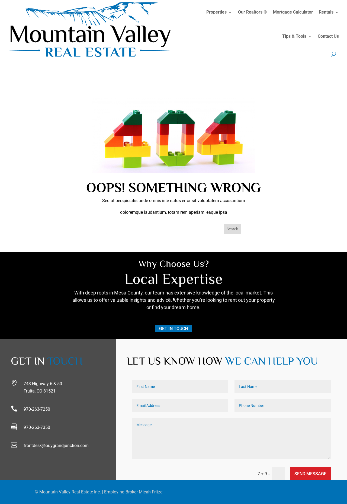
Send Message (310, 473)
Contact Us (328, 36)
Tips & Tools (294, 36)
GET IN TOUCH (173, 328)
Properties (216, 12)
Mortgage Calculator (293, 12)
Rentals (326, 12)
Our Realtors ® (252, 12)
